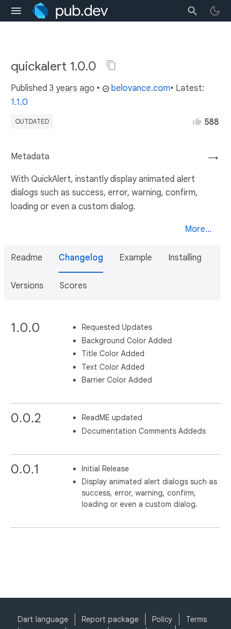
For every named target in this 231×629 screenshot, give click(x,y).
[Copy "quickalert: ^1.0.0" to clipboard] (111, 65)
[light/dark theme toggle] (214, 10)
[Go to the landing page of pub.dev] (70, 11)
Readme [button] (26, 257)
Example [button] (135, 257)
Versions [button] (27, 285)
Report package (110, 619)
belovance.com (140, 88)
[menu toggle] (16, 11)
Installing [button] (184, 257)
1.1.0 (19, 102)
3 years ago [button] (72, 88)
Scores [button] (73, 285)
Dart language (43, 619)
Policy (162, 619)
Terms (196, 619)
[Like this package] (197, 121)
